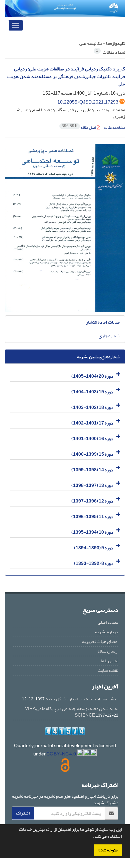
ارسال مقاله (107, 651)
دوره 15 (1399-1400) (92, 453)
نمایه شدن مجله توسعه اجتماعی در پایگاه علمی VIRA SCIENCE (71, 712)
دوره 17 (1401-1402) (92, 422)
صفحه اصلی (108, 622)
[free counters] (65, 731)
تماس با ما (109, 660)
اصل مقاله (79, 127)
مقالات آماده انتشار (103, 322)
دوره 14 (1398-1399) (92, 469)
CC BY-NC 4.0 (61, 753)
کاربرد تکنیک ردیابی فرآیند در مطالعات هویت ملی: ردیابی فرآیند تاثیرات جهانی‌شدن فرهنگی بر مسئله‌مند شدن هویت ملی (66, 76)
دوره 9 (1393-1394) (93, 547)
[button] (91, 837)
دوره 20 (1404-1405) (92, 375)
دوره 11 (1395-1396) (92, 516)
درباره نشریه (106, 631)
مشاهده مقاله (114, 127)
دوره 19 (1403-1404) (92, 391)
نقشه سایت (108, 670)
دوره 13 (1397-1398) (92, 485)
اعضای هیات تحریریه (100, 641)
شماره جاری (109, 335)
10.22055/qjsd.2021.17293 (87, 102)
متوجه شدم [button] (108, 850)
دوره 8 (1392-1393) (93, 563)
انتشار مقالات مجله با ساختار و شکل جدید (81, 698)
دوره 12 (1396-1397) (92, 500)
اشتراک (23, 813)
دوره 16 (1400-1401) (92, 438)
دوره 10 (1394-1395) (92, 531)
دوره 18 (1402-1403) (92, 407)
